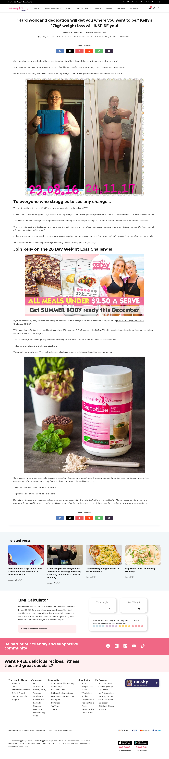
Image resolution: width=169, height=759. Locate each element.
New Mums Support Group (63, 696)
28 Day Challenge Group (62, 693)
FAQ (35, 683)
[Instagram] (116, 645)
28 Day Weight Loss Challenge (71, 73)
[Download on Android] (141, 743)
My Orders (103, 689)
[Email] (109, 51)
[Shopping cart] (150, 8)
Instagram (55, 699)
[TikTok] (142, 645)
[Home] (39, 37)
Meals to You (87, 712)
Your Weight (133, 602)
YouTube (55, 706)
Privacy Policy (39, 689)
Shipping (37, 706)
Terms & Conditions (65, 730)
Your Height (102, 602)
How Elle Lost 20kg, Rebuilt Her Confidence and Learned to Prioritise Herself (25, 571)
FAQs (159, 2)
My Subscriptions (106, 693)
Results (97, 8)
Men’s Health (88, 709)
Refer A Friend (128, 2)
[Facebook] (60, 51)
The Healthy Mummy (18, 680)
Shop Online (84, 680)
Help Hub (37, 709)
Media (14, 686)
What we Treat (82, 8)
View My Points (105, 696)
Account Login (105, 683)
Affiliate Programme (21, 689)
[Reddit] (89, 51)
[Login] (154, 8)
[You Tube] (134, 645)
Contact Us (150, 2)
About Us (139, 2)
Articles (121, 8)
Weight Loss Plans (52, 8)
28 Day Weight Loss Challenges (74, 214)
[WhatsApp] (99, 51)
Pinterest (55, 703)
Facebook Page (58, 689)
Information (36, 680)
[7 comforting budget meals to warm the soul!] (104, 555)
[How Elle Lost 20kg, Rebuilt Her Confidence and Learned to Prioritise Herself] (26, 555)
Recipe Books (88, 703)
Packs (84, 706)
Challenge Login (105, 686)
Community (135, 8)
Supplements (88, 699)
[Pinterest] (79, 51)
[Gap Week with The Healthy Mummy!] (143, 555)
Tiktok (54, 709)
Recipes (109, 8)
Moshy (36, 8)
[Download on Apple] (125, 743)
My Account (101, 680)
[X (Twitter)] (70, 51)
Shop (68, 8)
